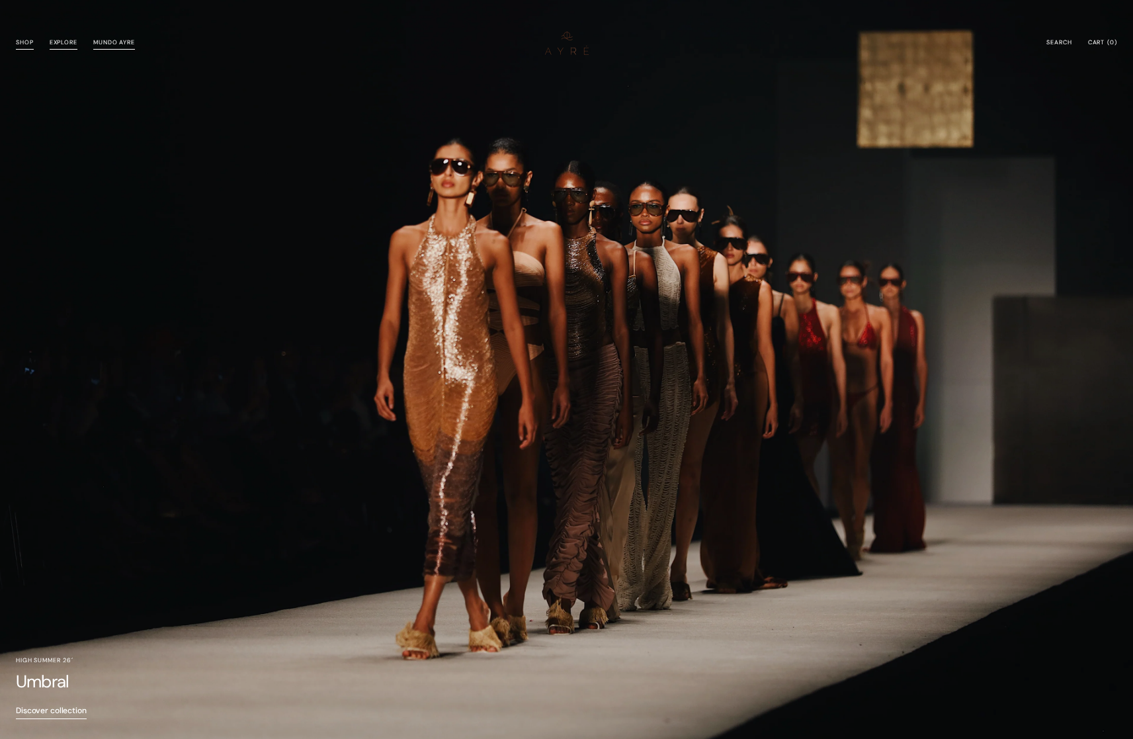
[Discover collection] (566, 369)
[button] (1058, 43)
